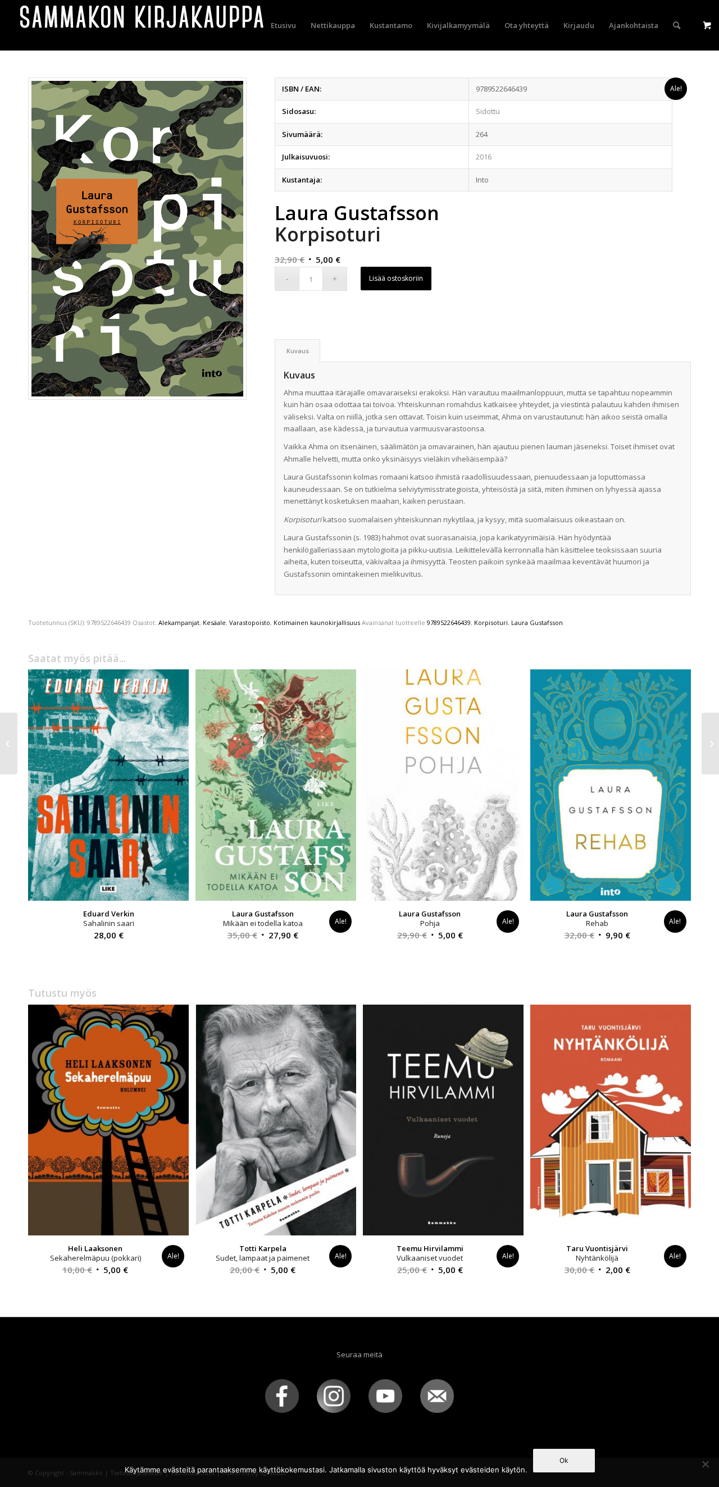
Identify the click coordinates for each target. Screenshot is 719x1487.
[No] (705, 1464)
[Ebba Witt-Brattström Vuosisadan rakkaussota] (710, 743)
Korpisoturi (491, 622)
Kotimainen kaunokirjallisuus (317, 622)
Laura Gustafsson (537, 622)
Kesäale (214, 622)
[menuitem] (283, 25)
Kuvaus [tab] (297, 350)
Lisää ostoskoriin (396, 278)
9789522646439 (449, 622)
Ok (563, 1460)
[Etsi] (677, 25)
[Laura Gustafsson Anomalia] (8, 743)
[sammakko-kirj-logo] (143, 25)
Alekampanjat (178, 622)
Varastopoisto (249, 622)
